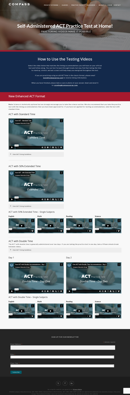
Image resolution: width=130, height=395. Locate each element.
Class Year (15, 363)
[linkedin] (71, 383)
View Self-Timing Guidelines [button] (22, 154)
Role (12, 354)
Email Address (16, 344)
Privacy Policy (77, 389)
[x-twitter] (58, 383)
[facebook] (65, 383)
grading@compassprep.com (66, 85)
